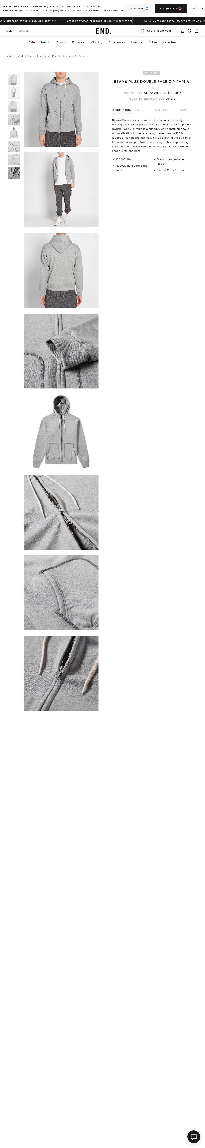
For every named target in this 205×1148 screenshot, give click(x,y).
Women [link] (24, 30)
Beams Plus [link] (120, 120)
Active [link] (153, 42)
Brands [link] (61, 42)
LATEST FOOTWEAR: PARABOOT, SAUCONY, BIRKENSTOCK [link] (94, 21)
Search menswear (159, 30)
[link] (102, 30)
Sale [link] (32, 42)
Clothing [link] (96, 42)
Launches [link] (169, 42)
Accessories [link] (117, 42)
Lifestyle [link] (137, 42)
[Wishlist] (189, 31)
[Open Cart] (197, 31)
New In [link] (45, 42)
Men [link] (9, 30)
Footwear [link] (78, 42)
